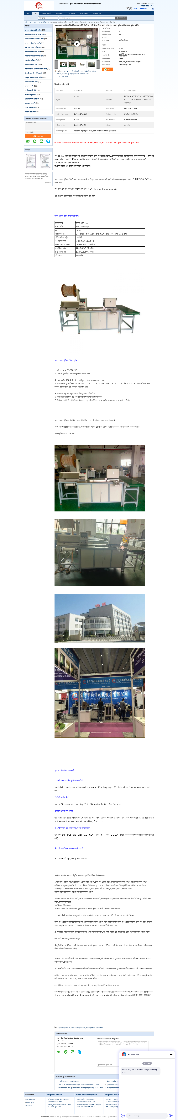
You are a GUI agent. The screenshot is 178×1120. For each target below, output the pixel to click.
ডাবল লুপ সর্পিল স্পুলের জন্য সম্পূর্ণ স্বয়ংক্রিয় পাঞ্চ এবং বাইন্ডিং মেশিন (86, 1100)
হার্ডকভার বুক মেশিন (30, 103)
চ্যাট (108, 69)
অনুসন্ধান (122, 18)
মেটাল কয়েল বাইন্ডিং (30, 107)
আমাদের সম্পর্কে (46, 13)
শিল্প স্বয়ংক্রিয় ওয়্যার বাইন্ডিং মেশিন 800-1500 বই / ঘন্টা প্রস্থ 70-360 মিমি (117, 1106)
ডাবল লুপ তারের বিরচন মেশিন (33, 43)
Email (152, 6)
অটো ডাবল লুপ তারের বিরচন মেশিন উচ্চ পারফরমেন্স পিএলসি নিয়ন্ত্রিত (58, 1100)
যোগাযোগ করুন (84, 13)
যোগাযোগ (40, 136)
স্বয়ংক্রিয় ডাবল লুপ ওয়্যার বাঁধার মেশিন (69, 1081)
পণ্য (35, 13)
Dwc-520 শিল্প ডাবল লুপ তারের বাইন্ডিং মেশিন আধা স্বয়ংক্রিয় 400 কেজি (79, 1084)
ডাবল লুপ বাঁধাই (29, 86)
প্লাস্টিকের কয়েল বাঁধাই (31, 82)
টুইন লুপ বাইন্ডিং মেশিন (64, 1028)
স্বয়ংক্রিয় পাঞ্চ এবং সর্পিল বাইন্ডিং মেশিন (36, 69)
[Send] (171, 1116)
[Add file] (123, 1116)
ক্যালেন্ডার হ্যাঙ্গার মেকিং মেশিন (33, 47)
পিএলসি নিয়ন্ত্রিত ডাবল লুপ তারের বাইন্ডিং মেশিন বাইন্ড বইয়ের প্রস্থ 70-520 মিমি (81, 1088)
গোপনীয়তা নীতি (45, 1117)
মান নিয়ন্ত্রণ (72, 13)
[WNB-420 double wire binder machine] (77, 47)
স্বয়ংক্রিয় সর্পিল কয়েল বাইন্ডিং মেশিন (35, 34)
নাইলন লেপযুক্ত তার (30, 95)
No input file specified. (94, 1028)
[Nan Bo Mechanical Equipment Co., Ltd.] (41, 5)
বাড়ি (28, 13)
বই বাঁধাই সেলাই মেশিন (31, 64)
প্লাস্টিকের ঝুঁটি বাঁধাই (30, 90)
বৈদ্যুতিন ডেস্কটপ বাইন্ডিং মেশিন (33, 73)
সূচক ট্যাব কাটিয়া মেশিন (31, 60)
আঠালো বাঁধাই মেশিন (30, 112)
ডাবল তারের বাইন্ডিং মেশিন (78, 1028)
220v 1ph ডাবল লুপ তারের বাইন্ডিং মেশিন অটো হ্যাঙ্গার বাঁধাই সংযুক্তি (117, 1100)
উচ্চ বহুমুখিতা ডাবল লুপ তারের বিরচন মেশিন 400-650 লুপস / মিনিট (59, 1106)
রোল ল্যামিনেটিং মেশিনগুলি (32, 99)
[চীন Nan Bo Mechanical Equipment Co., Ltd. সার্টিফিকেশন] (31, 168)
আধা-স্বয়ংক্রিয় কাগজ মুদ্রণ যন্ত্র (34, 56)
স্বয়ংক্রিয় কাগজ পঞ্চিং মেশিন (33, 52)
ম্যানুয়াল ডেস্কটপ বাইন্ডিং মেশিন (33, 77)
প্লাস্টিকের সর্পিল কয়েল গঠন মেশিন (34, 39)
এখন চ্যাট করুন (144, 6)
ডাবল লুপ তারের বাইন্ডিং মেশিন (41, 22)
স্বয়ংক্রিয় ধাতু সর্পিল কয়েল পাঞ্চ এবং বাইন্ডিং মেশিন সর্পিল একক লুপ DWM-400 (89, 1106)
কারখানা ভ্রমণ (59, 13)
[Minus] (171, 1054)
